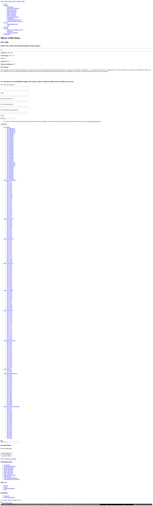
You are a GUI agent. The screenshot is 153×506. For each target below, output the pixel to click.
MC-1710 (9, 324)
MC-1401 (9, 293)
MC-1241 (9, 184)
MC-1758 (9, 337)
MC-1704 (9, 316)
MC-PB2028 (10, 145)
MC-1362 (9, 210)
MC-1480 (9, 304)
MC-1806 (9, 396)
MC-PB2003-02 (11, 132)
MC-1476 (9, 302)
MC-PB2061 (10, 155)
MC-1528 (9, 347)
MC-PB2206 (10, 175)
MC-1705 (9, 317)
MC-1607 (9, 380)
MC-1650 (9, 383)
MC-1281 (9, 342)
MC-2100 (9, 438)
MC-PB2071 (10, 161)
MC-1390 (9, 264)
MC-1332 (9, 243)
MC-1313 (9, 201)
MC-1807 (9, 367)
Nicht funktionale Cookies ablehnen (115, 504)
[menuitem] (78, 4)
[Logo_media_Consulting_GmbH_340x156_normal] (13, 1)
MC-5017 (9, 231)
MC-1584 (9, 359)
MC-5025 (9, 234)
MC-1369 (9, 216)
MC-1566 (9, 355)
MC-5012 (9, 228)
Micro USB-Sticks (8, 263)
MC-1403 (9, 296)
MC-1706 (9, 319)
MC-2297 (9, 286)
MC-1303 (9, 191)
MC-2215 (9, 276)
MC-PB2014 (10, 137)
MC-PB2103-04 (11, 165)
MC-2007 (9, 422)
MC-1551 (9, 352)
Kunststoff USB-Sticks (9, 340)
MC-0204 (9, 413)
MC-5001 (9, 220)
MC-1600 (9, 377)
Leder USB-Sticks (8, 290)
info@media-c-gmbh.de (10, 459)
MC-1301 (9, 188)
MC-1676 (9, 385)
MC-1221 (9, 183)
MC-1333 (9, 244)
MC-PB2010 (10, 135)
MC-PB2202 (10, 170)
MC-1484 (9, 307)
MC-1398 (9, 261)
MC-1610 (9, 365)
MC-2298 (9, 287)
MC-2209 (9, 273)
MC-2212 (9, 274)
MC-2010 (9, 425)
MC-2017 (9, 430)
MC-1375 (9, 257)
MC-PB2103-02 (11, 163)
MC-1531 (9, 349)
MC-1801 (9, 390)
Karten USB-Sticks (9, 218)
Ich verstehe (103, 504)
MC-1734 (9, 332)
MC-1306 (9, 197)
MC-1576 (9, 357)
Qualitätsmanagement (9, 488)
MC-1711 (9, 326)
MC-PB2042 (10, 154)
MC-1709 (9, 323)
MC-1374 (9, 256)
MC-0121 (9, 409)
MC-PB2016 (10, 140)
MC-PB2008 (10, 134)
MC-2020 (9, 435)
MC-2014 (9, 428)
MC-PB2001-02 (11, 130)
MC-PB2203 (10, 171)
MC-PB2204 (10, 173)
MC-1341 (9, 246)
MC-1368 (9, 214)
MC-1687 (9, 387)
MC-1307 (9, 198)
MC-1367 (9, 213)
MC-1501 (9, 343)
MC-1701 (9, 312)
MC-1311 (9, 200)
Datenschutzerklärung (9, 497)
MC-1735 (9, 333)
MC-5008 (9, 224)
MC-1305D (10, 195)
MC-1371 (9, 254)
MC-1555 (9, 353)
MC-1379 (9, 259)
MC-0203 (9, 412)
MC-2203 (9, 269)
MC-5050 (9, 236)
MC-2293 (9, 281)
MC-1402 (9, 294)
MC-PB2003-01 (11, 131)
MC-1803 (9, 393)
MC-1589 (9, 362)
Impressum (6, 496)
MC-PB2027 (10, 144)
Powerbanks (7, 127)
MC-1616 (9, 366)
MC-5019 (9, 233)
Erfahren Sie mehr (129, 504)
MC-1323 (9, 240)
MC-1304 (9, 193)
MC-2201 (9, 266)
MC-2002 (9, 418)
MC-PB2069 (10, 158)
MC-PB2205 (10, 174)
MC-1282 (9, 185)
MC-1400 (9, 291)
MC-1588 (9, 360)
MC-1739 (9, 336)
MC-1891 (9, 403)
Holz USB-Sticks (8, 310)
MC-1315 (9, 203)
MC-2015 (9, 429)
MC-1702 (9, 313)
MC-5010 (9, 227)
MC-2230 (9, 280)
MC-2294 (9, 283)
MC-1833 (9, 399)
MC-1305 (9, 194)
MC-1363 (9, 211)
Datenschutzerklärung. (95, 121)
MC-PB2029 (10, 147)
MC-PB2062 (10, 157)
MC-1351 (9, 250)
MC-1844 (9, 400)
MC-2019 (9, 433)
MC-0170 (9, 410)
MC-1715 (9, 330)
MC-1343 (9, 247)
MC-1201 (9, 181)
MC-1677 (9, 386)
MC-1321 (9, 204)
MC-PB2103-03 (11, 164)
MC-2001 (9, 416)
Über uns (6, 485)
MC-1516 (9, 344)
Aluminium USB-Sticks (10, 180)
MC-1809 (9, 397)
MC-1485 (9, 309)
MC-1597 (9, 376)
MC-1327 (9, 241)
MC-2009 (9, 423)
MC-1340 (9, 206)
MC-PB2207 (10, 177)
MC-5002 (9, 221)
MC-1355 (9, 251)
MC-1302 (9, 190)
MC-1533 (9, 350)
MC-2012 (9, 426)
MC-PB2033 (10, 153)
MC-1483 (9, 306)
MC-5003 (9, 223)
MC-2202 (9, 267)
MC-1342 (9, 207)
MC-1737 (9, 334)
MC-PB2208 (10, 178)
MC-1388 (9, 260)
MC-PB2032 (10, 151)
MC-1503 (9, 375)
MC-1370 (9, 217)
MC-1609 (9, 382)
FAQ (5, 489)
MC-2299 (9, 289)
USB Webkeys (7, 369)
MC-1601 (9, 379)
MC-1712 (9, 327)
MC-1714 (9, 329)
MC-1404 (9, 297)
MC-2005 (9, 420)
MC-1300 (9, 187)
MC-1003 (9, 372)
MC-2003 (9, 419)
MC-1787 (9, 339)
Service (6, 487)
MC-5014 (9, 230)
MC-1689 (9, 389)
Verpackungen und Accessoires (12, 406)
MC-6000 (9, 405)
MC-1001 (9, 370)
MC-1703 (9, 314)
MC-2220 (9, 277)
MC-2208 (9, 271)
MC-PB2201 (10, 168)
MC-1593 (9, 363)
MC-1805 (9, 395)
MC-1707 (9, 320)
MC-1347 (9, 248)
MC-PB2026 (10, 142)
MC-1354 (9, 208)
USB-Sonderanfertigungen (10, 373)
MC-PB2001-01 (11, 128)
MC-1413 (9, 300)
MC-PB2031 (10, 150)
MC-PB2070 (10, 160)
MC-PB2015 (10, 138)
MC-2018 (9, 432)
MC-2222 (9, 279)
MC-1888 (9, 402)
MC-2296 (9, 284)
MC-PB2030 (10, 148)
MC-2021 (9, 436)
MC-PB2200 (10, 167)
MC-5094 (9, 237)
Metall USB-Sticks (8, 238)
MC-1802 (9, 392)
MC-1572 (9, 356)
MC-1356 (9, 253)
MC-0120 (9, 408)
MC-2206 (9, 270)
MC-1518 (9, 346)
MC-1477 (9, 303)
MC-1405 (9, 299)
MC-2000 (9, 415)
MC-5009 (9, 226)
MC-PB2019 (10, 141)
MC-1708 (9, 322)
